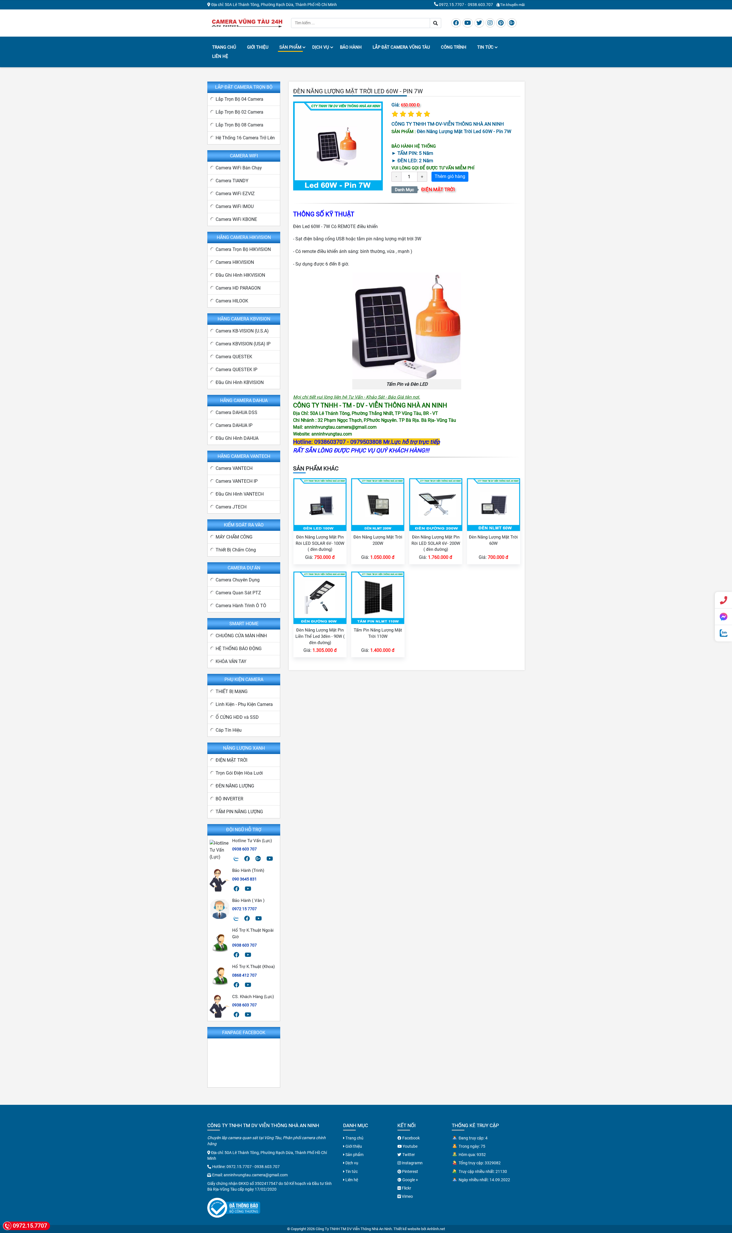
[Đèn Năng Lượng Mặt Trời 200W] (377, 504)
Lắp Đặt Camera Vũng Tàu (401, 47)
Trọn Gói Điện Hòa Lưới (239, 773)
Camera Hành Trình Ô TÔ (241, 605)
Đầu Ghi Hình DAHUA (237, 438)
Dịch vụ (320, 47)
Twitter (408, 1154)
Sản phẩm (290, 47)
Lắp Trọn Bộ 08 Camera (239, 125)
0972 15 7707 (244, 909)
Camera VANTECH (234, 468)
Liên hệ (220, 56)
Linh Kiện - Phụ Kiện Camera (244, 704)
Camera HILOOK (232, 301)
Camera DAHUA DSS (236, 412)
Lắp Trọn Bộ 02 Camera (239, 112)
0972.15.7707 (451, 4)
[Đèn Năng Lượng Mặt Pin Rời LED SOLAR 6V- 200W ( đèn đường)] (435, 504)
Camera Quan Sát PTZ (238, 592)
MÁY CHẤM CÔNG (234, 537)
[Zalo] (236, 859)
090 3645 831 (244, 879)
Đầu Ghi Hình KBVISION (240, 382)
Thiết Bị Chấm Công (236, 550)
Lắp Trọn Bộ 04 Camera (239, 99)
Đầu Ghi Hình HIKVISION (240, 275)
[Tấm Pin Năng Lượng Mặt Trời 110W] (377, 597)
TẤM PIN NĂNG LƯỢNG (239, 811)
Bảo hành (351, 47)
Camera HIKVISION (235, 262)
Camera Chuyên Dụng (238, 580)
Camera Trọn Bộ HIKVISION (243, 249)
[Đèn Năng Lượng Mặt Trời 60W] (493, 504)
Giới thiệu (257, 47)
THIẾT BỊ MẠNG (232, 691)
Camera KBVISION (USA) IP (243, 344)
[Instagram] (490, 22)
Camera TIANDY (232, 180)
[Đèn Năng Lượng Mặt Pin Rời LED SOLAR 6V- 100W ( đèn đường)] (320, 504)
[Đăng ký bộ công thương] (233, 1207)
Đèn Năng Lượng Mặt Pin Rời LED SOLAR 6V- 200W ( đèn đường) (435, 543)
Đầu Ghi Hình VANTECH (240, 494)
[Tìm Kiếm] (435, 23)
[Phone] (723, 600)
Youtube (409, 1146)
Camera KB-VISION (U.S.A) (242, 331)
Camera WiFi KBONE (236, 219)
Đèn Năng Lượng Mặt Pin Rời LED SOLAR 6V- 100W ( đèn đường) (320, 543)
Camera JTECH (231, 507)
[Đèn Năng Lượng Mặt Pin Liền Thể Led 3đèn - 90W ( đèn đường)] (320, 597)
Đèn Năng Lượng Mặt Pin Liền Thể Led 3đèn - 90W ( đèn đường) (320, 636)
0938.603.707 (480, 4)
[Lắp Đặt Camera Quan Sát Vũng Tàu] (247, 22)
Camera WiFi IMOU (235, 206)
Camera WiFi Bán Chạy (239, 168)
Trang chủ (224, 47)
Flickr (406, 1188)
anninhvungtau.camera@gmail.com (256, 1175)
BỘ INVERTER (229, 798)
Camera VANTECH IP (237, 481)
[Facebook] (456, 22)
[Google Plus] (512, 22)
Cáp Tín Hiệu (229, 730)
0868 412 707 (244, 975)
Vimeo (407, 1196)
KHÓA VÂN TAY (231, 661)
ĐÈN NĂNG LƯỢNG (235, 786)
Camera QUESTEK (234, 356)
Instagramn (412, 1163)
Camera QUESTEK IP (236, 369)
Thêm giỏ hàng (450, 176)
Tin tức (485, 47)
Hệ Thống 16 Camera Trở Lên (245, 137)
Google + (409, 1179)
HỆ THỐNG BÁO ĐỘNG (239, 648)
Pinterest (409, 1171)
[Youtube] (467, 22)
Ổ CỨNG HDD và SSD (237, 717)
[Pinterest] (501, 22)
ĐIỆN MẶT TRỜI (438, 189)
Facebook (410, 1138)
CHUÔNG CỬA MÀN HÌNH (241, 635)
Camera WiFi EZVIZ (235, 193)
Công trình (453, 47)
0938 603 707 (244, 849)
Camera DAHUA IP (234, 425)
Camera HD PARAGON (238, 288)
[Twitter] (479, 22)
